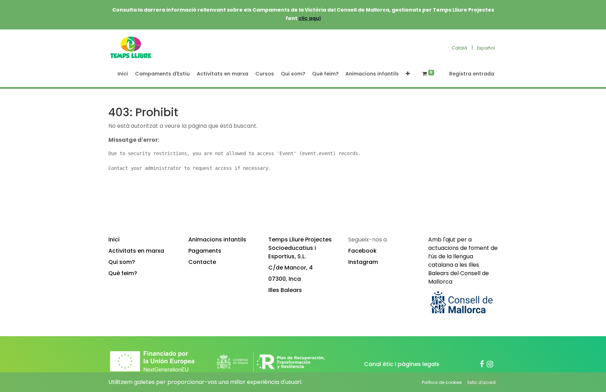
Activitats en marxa (136, 251)
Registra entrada (471, 73)
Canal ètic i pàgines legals (401, 364)
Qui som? (121, 262)
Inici (114, 239)
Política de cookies (442, 382)
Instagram (363, 262)
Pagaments (204, 251)
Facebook (362, 251)
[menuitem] (123, 74)
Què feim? (122, 273)
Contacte (202, 262)
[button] (407, 74)
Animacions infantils (217, 239)
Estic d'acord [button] (481, 382)
